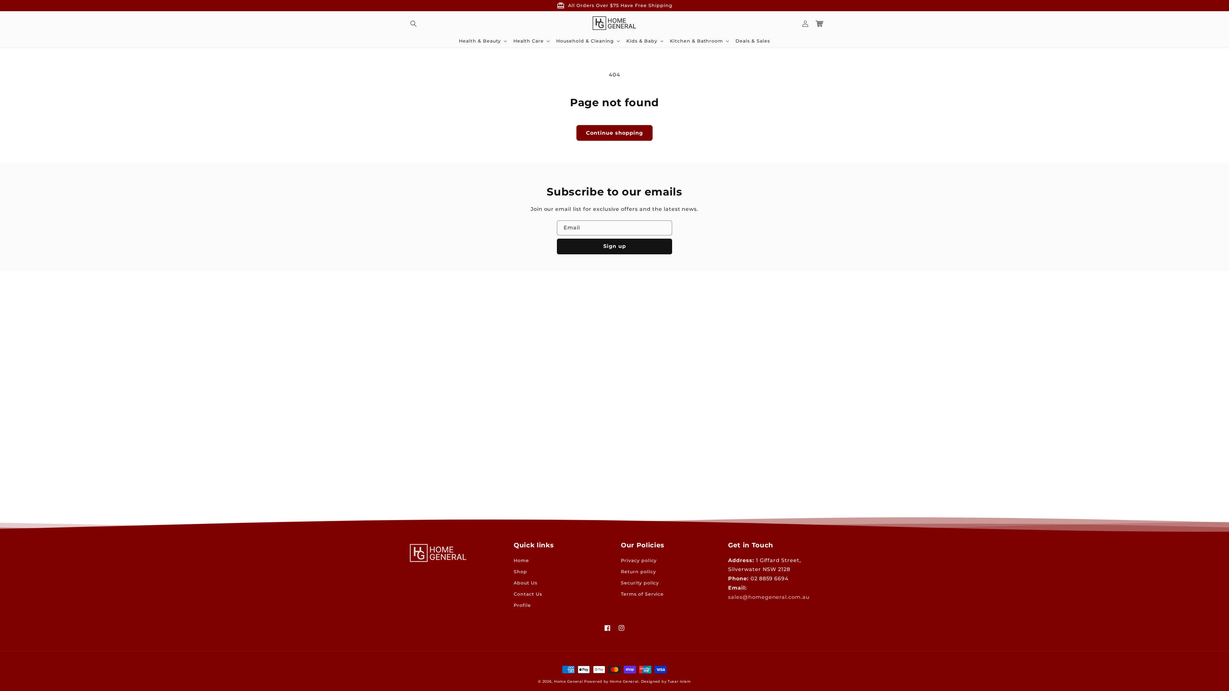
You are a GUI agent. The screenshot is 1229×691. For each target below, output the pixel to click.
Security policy (640, 583)
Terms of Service (642, 594)
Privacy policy (639, 560)
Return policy (638, 572)
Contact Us (528, 594)
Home (521, 560)
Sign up (614, 246)
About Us (525, 583)
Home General (568, 681)
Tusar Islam (679, 681)
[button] (413, 24)
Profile (522, 605)
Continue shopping (614, 133)
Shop (520, 572)
